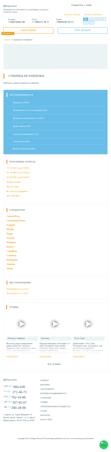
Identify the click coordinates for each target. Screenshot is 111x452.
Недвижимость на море (18, 289)
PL (103, 19)
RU (85, 19)
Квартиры (21, 102)
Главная (6, 40)
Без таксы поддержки (17, 191)
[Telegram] (86, 10)
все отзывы (54, 364)
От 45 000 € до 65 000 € (18, 172)
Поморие (11, 242)
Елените (11, 225)
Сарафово (12, 251)
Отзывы (44, 402)
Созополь (11, 255)
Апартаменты (21, 141)
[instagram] (55, 432)
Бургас (10, 246)
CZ (91, 23)
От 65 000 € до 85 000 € (18, 177)
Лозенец (11, 264)
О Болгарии (45, 398)
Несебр (10, 229)
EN (91, 19)
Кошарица (12, 260)
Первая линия (13, 182)
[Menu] (51, 7)
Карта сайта (46, 420)
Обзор (10, 268)
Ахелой (10, 238)
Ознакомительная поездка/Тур (55, 407)
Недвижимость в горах (17, 293)
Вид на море (13, 186)
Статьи (43, 411)
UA (85, 23)
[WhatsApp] (76, 10)
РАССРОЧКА (13, 196)
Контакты (45, 415)
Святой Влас (13, 216)
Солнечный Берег (16, 220)
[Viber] (81, 10)
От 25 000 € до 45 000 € (18, 168)
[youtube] (63, 432)
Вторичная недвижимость (53, 393)
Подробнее (12, 357)
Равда (10, 233)
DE (97, 19)
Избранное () (8, 33)
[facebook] (48, 432)
